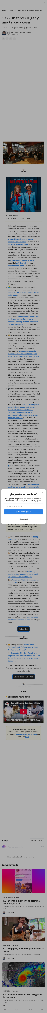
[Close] (42, 492)
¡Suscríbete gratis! (23, 512)
